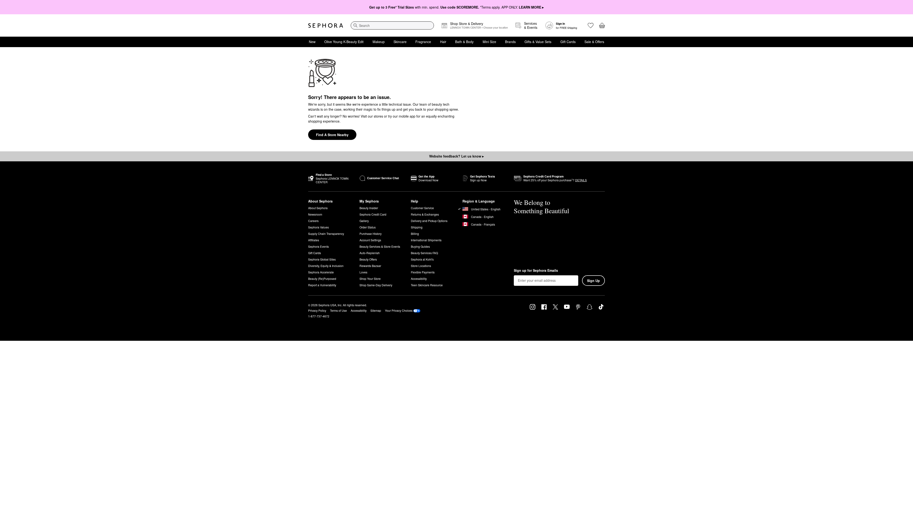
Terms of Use (338, 310)
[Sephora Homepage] (325, 25)
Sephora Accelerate (321, 272)
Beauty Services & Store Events (379, 246)
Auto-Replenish (369, 253)
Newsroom (315, 214)
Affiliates (313, 240)
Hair (443, 41)
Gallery (364, 221)
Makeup (379, 41)
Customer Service (422, 208)
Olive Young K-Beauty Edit (344, 41)
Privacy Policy (317, 310)
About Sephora (318, 208)
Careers (313, 221)
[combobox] (392, 25)
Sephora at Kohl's (422, 259)
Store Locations (421, 266)
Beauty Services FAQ (424, 253)
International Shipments (426, 240)
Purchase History (370, 234)
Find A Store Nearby (332, 134)
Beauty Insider (368, 208)
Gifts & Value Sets (537, 41)
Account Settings (370, 240)
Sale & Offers (594, 41)
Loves (363, 272)
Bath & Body (464, 41)
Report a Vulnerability (322, 285)
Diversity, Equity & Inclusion (326, 266)
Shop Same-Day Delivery (375, 285)
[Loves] (590, 25)
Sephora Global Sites (322, 259)
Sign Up (593, 280)
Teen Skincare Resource (427, 285)
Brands (510, 41)
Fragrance (423, 41)
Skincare (400, 41)
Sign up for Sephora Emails (536, 270)
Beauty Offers (368, 259)
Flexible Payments (423, 272)
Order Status (367, 227)
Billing (415, 234)
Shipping (417, 227)
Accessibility (419, 279)
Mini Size (489, 41)
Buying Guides (420, 246)
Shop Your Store (370, 279)
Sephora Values (318, 227)
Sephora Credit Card (372, 214)
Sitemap (375, 310)
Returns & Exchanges (425, 214)
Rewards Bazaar (370, 266)
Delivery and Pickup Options (429, 221)
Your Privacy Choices (399, 310)
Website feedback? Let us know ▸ (456, 156)
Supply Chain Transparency (326, 234)
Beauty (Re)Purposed (322, 279)
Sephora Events (318, 246)
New (312, 41)
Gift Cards (568, 41)
